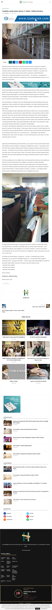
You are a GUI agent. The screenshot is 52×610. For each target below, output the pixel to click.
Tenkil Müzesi (8, 558)
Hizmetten (7, 13)
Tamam (37, 608)
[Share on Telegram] (27, 62)
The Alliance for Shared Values (14, 577)
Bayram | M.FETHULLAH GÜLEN (38, 381)
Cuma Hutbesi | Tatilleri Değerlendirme (22, 445)
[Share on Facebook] (14, 62)
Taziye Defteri (28, 603)
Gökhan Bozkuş (6, 283)
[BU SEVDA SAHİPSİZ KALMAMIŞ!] (38, 327)
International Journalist (15, 566)
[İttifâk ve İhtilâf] (13, 371)
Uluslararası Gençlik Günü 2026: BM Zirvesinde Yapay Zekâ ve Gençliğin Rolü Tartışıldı (30, 422)
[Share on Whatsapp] (23, 62)
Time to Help (8, 566)
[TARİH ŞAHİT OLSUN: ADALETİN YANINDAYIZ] (13, 327)
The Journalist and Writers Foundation (14, 571)
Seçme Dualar (8, 576)
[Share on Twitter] (17, 62)
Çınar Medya (2, 566)
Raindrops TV (3, 581)
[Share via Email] (30, 62)
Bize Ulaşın (21, 603)
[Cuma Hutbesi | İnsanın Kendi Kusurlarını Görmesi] (8, 431)
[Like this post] (10, 62)
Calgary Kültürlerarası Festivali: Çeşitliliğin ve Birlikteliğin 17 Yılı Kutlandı (30, 483)
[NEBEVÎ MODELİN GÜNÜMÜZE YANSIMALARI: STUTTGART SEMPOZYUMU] (13, 349)
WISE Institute (14, 558)
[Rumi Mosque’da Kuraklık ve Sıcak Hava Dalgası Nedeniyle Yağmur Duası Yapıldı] (8, 469)
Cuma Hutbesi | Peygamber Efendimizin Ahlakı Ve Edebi (26, 453)
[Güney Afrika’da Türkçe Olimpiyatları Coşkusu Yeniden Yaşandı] (8, 439)
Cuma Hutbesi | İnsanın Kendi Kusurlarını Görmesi (25, 429)
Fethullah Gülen (3, 558)
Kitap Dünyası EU (3, 576)
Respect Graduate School (9, 562)
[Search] (50, 2)
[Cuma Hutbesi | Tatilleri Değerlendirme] (8, 447)
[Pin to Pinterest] (20, 62)
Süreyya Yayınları (9, 570)
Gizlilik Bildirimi (44, 608)
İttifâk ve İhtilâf (13, 381)
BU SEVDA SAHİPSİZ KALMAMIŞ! (38, 337)
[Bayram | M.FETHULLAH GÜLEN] (38, 371)
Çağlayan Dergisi (3, 570)
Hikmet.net (14, 561)
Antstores (9, 580)
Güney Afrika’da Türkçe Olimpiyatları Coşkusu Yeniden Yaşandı (28, 437)
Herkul (2, 561)
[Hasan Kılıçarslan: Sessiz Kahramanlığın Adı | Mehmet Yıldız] (38, 349)
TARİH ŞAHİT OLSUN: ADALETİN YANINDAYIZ (13, 337)
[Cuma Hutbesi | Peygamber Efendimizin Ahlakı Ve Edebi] (8, 455)
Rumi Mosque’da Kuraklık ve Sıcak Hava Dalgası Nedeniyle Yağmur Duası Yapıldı (29, 467)
